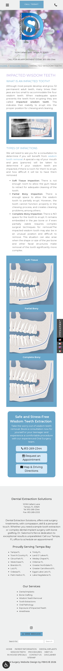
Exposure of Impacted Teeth (32, 608)
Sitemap (31, 657)
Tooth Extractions (27, 601)
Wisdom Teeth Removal (30, 598)
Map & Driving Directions (33, 468)
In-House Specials (17, 655)
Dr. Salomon (24, 533)
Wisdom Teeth (18, 65)
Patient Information (26, 649)
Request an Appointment (32, 457)
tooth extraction (51, 526)
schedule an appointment (37, 539)
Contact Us (35, 655)
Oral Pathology (26, 605)
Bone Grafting (25, 595)
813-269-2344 (33, 509)
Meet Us (49, 652)
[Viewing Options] (6, 665)
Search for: (13, 641)
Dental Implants (26, 592)
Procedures (35, 652)
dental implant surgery (32, 529)
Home (3, 65)
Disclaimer (50, 655)
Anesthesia (24, 611)
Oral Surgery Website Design (22, 662)
